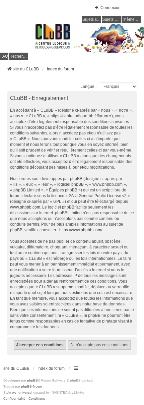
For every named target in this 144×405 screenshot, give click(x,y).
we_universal (22, 392)
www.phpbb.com (25, 207)
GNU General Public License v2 (98, 195)
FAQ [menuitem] (4, 56)
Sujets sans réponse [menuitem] (91, 19)
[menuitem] (14, 399)
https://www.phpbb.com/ (80, 230)
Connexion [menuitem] (110, 7)
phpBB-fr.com (31, 386)
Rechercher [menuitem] (18, 56)
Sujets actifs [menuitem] (111, 19)
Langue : (88, 86)
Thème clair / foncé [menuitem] (131, 19)
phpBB (32, 380)
